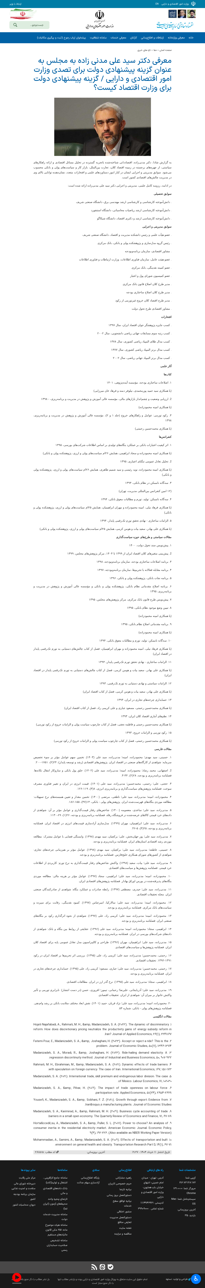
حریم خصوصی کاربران (120, 1184)
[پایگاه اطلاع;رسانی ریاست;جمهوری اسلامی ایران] (182, 13)
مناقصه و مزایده (123, 1234)
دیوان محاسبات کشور (24, 1205)
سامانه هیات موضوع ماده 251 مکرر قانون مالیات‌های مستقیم (56, 1230)
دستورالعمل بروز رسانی (119, 1195)
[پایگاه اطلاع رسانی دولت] (172, 13)
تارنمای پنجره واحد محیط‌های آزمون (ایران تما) (55, 1204)
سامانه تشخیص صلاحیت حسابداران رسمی (57, 1245)
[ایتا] (102, 1267)
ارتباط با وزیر (15, 4)
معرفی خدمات (118, 38)
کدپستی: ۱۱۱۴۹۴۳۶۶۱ (152, 1203)
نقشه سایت (125, 1228)
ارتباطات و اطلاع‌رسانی (152, 38)
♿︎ (196, 1278)
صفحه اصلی (166, 50)
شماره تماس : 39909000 (151, 1209)
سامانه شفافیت (98, 38)
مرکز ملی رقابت (27, 1178)
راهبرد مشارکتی (124, 1178)
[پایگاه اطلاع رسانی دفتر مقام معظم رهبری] (191, 13)
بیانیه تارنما (126, 1189)
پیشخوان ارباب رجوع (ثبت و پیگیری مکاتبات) (61, 38)
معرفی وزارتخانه (176, 38)
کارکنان (133, 38)
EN (157, 4)
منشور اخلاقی (124, 1212)
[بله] (111, 1267)
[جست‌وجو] (15, 25)
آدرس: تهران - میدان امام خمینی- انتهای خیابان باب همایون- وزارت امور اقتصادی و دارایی (152, 1187)
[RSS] (94, 1267)
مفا (155, 50)
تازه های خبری (144, 50)
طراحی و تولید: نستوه (177, 1279)
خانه (191, 38)
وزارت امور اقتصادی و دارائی (99, 19)
